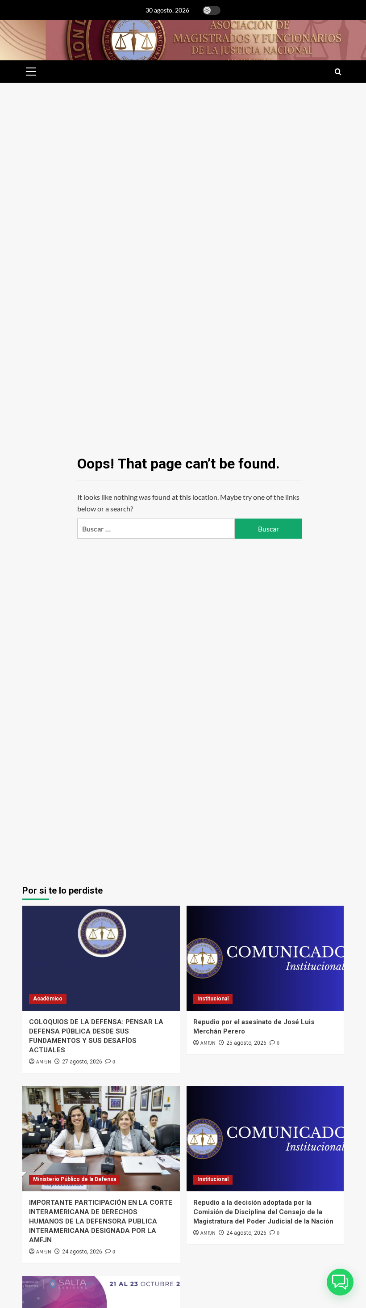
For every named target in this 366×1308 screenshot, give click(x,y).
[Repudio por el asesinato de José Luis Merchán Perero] (265, 958)
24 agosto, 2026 (82, 1252)
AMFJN (43, 1062)
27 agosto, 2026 (82, 1062)
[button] (29, 71)
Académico (47, 999)
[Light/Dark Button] (211, 10)
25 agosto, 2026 (246, 1043)
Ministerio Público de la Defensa (74, 1179)
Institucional (213, 999)
